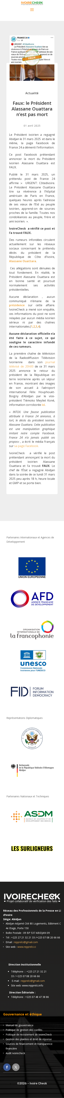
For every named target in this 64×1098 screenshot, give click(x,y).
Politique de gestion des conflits (24, 1030)
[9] (32, 782)
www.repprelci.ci (26, 946)
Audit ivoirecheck (15, 1053)
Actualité (32, 93)
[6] (32, 828)
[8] (32, 750)
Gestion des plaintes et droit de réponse (29, 1039)
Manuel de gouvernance (19, 1025)
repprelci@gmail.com (26, 942)
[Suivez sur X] (16, 1067)
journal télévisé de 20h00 (32, 364)
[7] (32, 860)
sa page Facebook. (26, 446)
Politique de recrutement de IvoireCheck (29, 1034)
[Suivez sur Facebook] (7, 1067)
